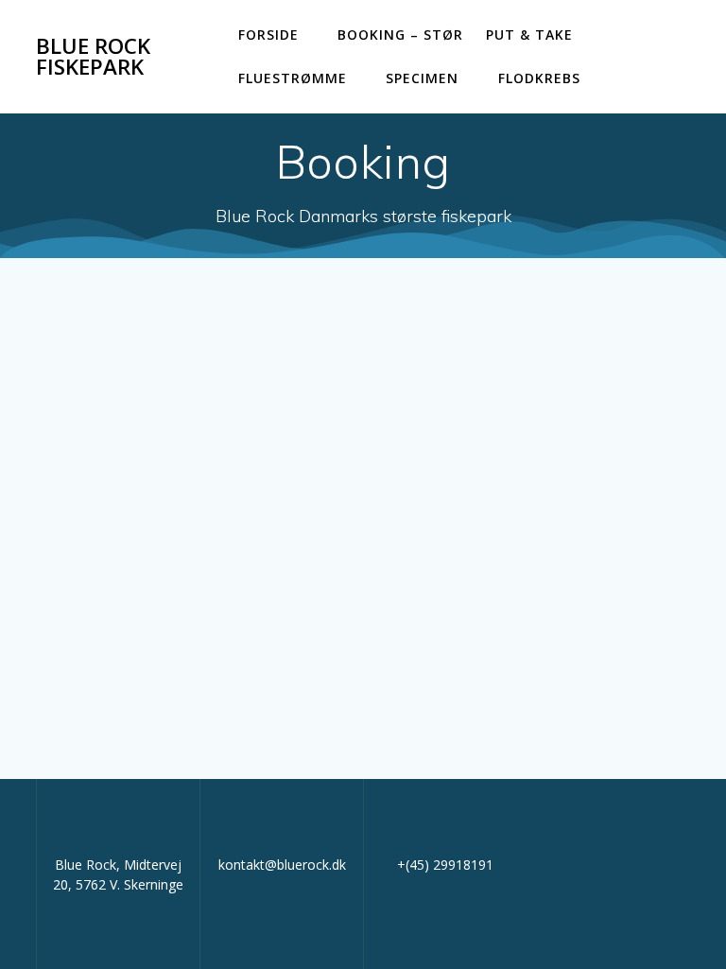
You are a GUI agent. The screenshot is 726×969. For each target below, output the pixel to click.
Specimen (422, 78)
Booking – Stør (400, 34)
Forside (268, 34)
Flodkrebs (539, 78)
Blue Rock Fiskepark (93, 57)
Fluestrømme (292, 78)
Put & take (529, 34)
